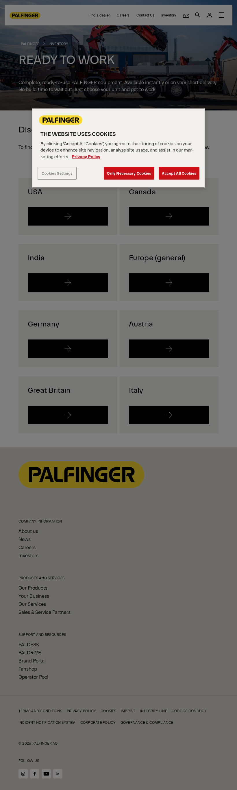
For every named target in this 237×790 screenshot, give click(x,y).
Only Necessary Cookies (129, 173)
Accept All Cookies (179, 173)
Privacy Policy (86, 156)
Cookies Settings (57, 173)
